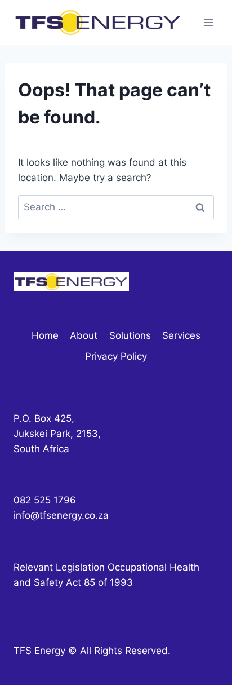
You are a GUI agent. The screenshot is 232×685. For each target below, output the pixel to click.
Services (181, 335)
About (83, 335)
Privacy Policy (116, 356)
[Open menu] (208, 22)
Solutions (130, 335)
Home (45, 335)
